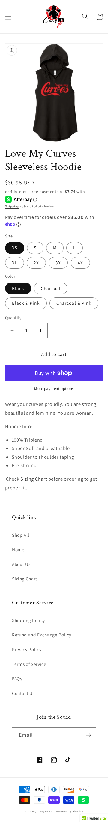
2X (36, 263)
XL (14, 263)
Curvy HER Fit (46, 811)
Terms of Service (29, 664)
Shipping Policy (28, 620)
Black (18, 288)
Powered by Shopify (69, 811)
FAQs (17, 678)
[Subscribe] (88, 735)
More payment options (54, 388)
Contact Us (23, 693)
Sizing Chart (33, 479)
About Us (21, 564)
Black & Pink (26, 303)
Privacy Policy (26, 649)
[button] (8, 16)
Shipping (12, 206)
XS (14, 248)
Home (18, 549)
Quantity (13, 317)
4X (80, 263)
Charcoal (51, 288)
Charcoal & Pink (74, 303)
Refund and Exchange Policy (41, 635)
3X (58, 263)
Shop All (20, 535)
